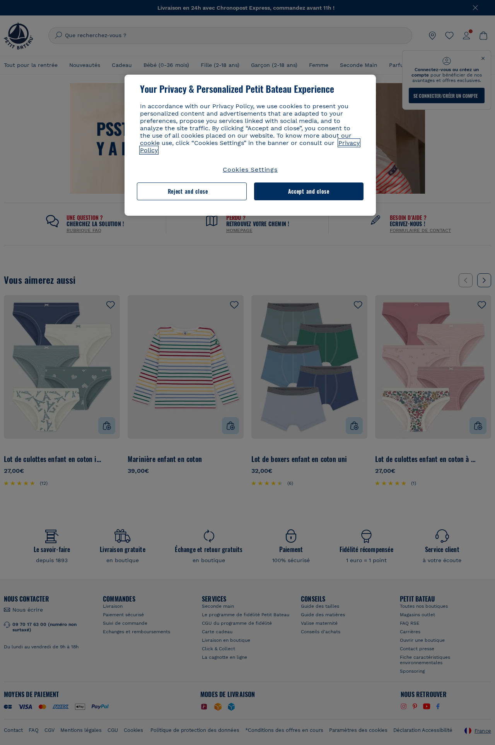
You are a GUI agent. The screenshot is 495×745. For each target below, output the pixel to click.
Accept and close (308, 191)
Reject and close (188, 191)
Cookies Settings (250, 169)
